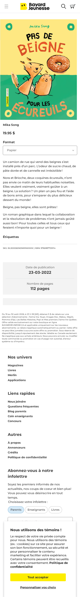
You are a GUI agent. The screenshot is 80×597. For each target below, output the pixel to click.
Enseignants (36, 509)
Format (9, 142)
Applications (17, 380)
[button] (6, 6)
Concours (14, 421)
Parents (15, 509)
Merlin (12, 375)
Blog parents (17, 411)
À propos (14, 442)
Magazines (15, 365)
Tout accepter (38, 577)
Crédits (13, 452)
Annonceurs (16, 447)
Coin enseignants (20, 416)
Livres (12, 370)
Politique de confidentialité (27, 457)
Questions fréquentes (23, 406)
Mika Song (11, 125)
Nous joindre (17, 401)
